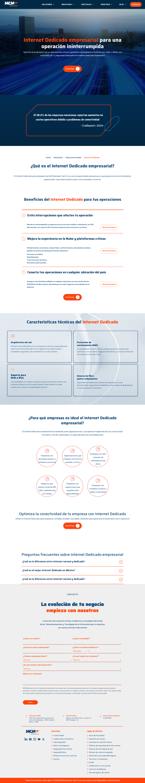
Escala (91, 762)
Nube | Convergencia (61, 746)
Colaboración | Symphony (63, 739)
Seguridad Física (59, 752)
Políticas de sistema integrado (101, 752)
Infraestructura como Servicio (65, 756)
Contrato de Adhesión (97, 769)
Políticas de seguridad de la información (104, 746)
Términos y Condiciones (98, 759)
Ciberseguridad (59, 742)
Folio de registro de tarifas (99, 773)
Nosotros (105, 4)
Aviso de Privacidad (96, 735)
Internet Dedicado (91, 157)
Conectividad (58, 735)
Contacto (136, 4)
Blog (121, 4)
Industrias (67, 4)
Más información (109, 227)
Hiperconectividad (73, 157)
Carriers (56, 759)
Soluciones (47, 4)
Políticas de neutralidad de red (101, 749)
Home (48, 157)
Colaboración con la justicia (99, 766)
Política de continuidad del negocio (102, 756)
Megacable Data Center (62, 749)
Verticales (86, 4)
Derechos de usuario (97, 739)
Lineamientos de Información (100, 742)
